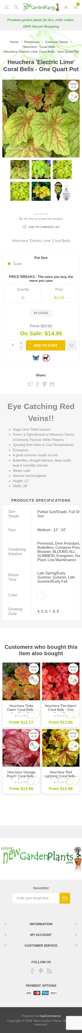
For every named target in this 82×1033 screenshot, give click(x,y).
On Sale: (31, 333)
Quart (17, 264)
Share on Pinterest (44, 384)
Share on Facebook (37, 384)
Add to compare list (44, 227)
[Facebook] (32, 971)
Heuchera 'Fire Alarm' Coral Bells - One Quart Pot (61, 709)
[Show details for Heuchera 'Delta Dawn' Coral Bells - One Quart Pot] (21, 681)
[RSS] (49, 971)
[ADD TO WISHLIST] (72, 345)
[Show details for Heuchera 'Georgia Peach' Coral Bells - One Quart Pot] (21, 748)
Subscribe (64, 898)
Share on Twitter (30, 384)
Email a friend (51, 384)
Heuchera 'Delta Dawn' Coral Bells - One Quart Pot (21, 709)
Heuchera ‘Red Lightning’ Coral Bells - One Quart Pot (60, 776)
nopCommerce (50, 1016)
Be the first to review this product (41, 218)
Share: (41, 375)
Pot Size (41, 258)
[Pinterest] (41, 971)
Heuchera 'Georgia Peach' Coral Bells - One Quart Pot (21, 776)
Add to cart (45, 345)
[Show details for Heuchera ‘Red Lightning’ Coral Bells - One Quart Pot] (60, 748)
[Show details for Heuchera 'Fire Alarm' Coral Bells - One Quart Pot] (60, 681)
